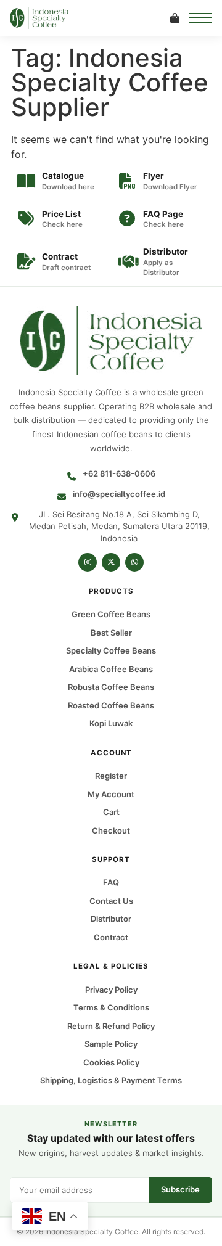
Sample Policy (111, 1044)
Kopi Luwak (111, 724)
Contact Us (111, 901)
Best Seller (111, 632)
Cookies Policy (111, 1062)
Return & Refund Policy (111, 1026)
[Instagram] (87, 562)
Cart (111, 812)
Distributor (111, 919)
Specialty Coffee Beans (111, 651)
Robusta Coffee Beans (111, 687)
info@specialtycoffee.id (119, 494)
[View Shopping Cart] (174, 18)
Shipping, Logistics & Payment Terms (111, 1080)
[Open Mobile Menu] (200, 18)
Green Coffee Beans (111, 615)
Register (111, 776)
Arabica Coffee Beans (111, 669)
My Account (111, 794)
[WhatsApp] (134, 562)
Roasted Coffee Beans (111, 705)
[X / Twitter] (111, 562)
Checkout (111, 830)
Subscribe (180, 1189)
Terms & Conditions (111, 1007)
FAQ (111, 883)
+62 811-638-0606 (119, 473)
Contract (111, 937)
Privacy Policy (111, 989)
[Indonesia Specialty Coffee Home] (48, 18)
